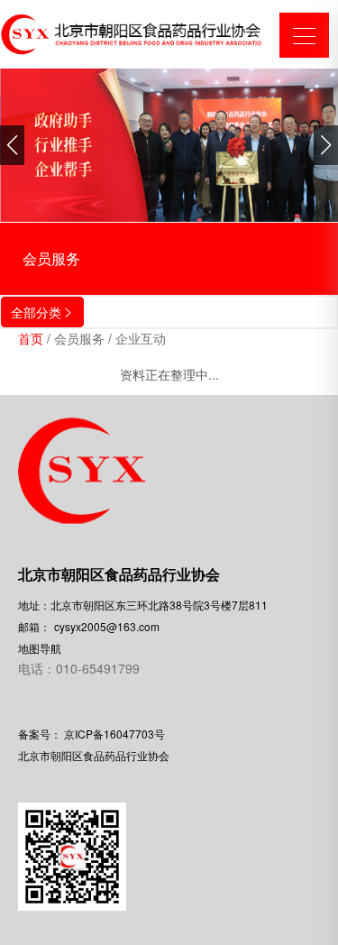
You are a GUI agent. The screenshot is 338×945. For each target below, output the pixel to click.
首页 (30, 338)
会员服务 (79, 338)
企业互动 (140, 338)
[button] (12, 145)
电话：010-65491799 (79, 668)
